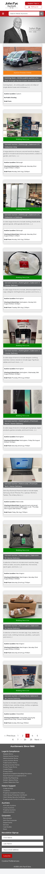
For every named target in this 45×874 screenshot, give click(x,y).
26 (31, 739)
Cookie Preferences (10, 861)
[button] (5, 59)
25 (25, 739)
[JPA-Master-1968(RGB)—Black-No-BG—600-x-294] (11, 2)
